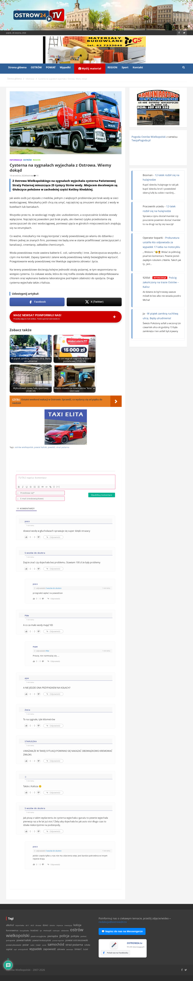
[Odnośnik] (50, 487)
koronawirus (12, 930)
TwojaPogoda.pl (141, 140)
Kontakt (138, 67)
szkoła (87, 945)
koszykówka (24, 931)
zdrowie (61, 949)
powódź (51, 447)
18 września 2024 (18, 175)
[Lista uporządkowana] (35, 487)
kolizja (77, 925)
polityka (75, 936)
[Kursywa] (23, 487)
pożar (26, 944)
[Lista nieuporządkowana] (39, 487)
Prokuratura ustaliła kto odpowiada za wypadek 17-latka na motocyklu (161, 242)
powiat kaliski (40, 447)
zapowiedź (49, 949)
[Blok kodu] (46, 487)
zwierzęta (69, 949)
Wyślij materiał (91, 68)
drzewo (38, 925)
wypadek (35, 949)
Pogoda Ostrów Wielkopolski (149, 136)
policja (64, 936)
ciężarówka (19, 925)
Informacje (16, 160)
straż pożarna (62, 447)
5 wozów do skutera (53, 588)
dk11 (27, 925)
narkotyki (56, 931)
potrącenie (10, 940)
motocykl (47, 930)
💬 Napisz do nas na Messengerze (122, 931)
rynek (44, 945)
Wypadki (65, 67)
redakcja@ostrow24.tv (113, 922)
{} (54, 487)
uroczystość (23, 949)
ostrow (30, 175)
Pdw (47, 651)
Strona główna (17, 67)
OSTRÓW (36, 67)
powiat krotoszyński (41, 940)
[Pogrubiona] (19, 487)
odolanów (65, 930)
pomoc (83, 936)
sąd (15, 949)
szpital (9, 949)
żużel (85, 949)
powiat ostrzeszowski (76, 940)
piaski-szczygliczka (38, 936)
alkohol (10, 925)
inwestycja (68, 925)
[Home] (14, 79)
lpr (41, 931)
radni (32, 945)
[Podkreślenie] (27, 487)
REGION (112, 67)
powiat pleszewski (13, 945)
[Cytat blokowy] (43, 487)
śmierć (78, 949)
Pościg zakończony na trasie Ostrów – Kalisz (161, 282)
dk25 (32, 925)
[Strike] (31, 487)
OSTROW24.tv (134, 943)
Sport (125, 67)
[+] (58, 487)
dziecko (52, 925)
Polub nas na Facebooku (117, 952)
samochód (56, 944)
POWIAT (51, 67)
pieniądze (52, 936)
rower (38, 945)
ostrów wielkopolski (24, 447)
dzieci (45, 925)
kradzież (34, 930)
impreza (60, 925)
